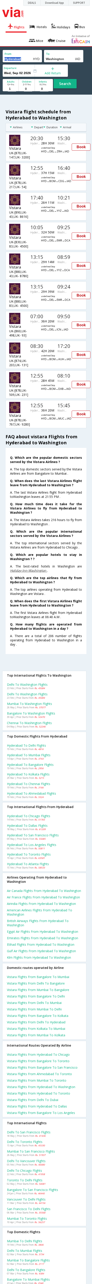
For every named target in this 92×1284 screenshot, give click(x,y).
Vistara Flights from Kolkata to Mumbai (36, 1028)
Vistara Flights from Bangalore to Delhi (36, 996)
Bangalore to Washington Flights (31, 713)
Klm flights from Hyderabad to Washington (39, 957)
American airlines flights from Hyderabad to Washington (39, 912)
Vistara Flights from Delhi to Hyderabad (36, 1022)
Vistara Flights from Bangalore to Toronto (38, 1061)
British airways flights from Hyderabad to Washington (38, 923)
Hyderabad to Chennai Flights (28, 784)
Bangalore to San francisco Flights (32, 1190)
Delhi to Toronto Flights (24, 1142)
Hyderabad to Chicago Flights (28, 816)
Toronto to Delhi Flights (24, 1180)
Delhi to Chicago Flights (24, 1170)
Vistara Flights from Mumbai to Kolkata (36, 1035)
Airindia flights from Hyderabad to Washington (41, 904)
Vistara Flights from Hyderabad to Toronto (38, 1093)
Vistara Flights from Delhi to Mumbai (34, 1003)
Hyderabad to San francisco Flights (33, 835)
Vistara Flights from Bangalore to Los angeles (41, 1113)
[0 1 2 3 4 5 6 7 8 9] (26, 89)
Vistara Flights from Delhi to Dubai (32, 1100)
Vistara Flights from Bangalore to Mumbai (38, 977)
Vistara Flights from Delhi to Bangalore (36, 983)
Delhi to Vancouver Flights (26, 1161)
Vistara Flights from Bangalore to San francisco (42, 1067)
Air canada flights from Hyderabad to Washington (44, 891)
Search (65, 83)
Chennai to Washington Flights (29, 723)
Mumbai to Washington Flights (29, 704)
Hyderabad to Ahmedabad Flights (31, 793)
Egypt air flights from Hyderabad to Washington (42, 931)
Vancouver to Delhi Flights (26, 1199)
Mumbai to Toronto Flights (27, 1218)
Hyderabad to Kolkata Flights (28, 774)
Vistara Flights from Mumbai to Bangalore (38, 990)
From (8, 54)
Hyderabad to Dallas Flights (27, 825)
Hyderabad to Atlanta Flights (28, 864)
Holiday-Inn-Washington (28, 570)
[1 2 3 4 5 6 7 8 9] (10, 89)
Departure (10, 68)
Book (81, 147)
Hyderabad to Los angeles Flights (31, 845)
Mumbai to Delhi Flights (24, 1241)
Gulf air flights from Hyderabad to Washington (41, 951)
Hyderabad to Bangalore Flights (30, 765)
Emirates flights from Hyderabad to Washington (42, 938)
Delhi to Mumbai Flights (24, 1251)
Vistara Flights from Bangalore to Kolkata (37, 1016)
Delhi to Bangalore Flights (26, 1270)
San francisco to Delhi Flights (28, 1209)
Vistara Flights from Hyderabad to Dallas (37, 1106)
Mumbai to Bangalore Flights (28, 1260)
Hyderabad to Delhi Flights (26, 745)
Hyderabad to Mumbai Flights (28, 755)
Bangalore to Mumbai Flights (28, 1279)
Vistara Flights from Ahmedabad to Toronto (39, 1074)
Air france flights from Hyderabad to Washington (43, 897)
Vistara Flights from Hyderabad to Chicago (38, 1054)
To (48, 54)
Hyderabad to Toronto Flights (29, 854)
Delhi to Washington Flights (27, 684)
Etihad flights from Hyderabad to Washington (40, 944)
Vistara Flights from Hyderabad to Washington (41, 1087)
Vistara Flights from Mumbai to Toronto (36, 1080)
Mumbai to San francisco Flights (31, 1151)
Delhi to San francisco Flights (28, 1132)
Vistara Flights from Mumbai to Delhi (34, 1009)
